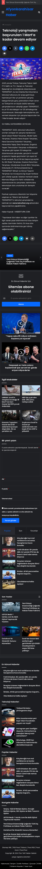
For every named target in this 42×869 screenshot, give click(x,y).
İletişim (13, 864)
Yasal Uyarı (28, 866)
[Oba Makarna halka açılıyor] (8, 584)
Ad (3, 479)
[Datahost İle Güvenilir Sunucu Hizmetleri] (11, 631)
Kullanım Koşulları (17, 866)
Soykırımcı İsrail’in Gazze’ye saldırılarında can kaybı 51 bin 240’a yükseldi (29, 426)
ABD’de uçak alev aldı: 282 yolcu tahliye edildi (29, 399)
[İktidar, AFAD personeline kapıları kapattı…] (8, 574)
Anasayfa (7, 25)
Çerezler (33, 864)
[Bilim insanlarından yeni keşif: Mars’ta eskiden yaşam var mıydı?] (8, 721)
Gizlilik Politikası (22, 864)
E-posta (5, 489)
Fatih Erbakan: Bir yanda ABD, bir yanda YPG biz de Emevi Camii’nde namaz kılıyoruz (28, 553)
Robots (23, 847)
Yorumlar (34, 531)
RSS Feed (16, 847)
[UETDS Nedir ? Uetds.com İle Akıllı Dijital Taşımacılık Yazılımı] (11, 607)
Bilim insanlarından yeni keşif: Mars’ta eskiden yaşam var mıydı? (26, 720)
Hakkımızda (5, 864)
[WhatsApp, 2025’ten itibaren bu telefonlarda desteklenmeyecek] (8, 743)
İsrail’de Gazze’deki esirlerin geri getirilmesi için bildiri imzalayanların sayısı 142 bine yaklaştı (31, 644)
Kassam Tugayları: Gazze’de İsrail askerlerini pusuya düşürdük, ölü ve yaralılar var (10, 426)
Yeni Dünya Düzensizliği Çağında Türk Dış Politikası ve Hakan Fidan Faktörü (31, 607)
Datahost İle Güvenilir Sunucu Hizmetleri (20, 2)
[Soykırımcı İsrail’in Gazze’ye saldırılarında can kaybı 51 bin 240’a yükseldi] (31, 415)
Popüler (7, 531)
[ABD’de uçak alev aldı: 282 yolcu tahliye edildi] (31, 390)
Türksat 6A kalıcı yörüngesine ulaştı (24, 709)
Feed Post (23, 850)
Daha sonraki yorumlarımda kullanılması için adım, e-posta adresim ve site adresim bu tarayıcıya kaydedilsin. (19, 511)
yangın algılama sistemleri (21, 857)
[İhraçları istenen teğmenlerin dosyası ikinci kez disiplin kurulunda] (8, 564)
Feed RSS (31, 847)
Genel (10, 257)
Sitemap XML (7, 847)
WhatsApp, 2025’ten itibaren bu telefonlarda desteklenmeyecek (26, 742)
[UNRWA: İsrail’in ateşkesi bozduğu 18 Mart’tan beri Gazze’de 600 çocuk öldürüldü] (11, 390)
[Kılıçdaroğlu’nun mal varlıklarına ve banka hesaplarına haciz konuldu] (8, 541)
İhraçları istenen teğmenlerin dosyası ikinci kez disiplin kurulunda (28, 563)
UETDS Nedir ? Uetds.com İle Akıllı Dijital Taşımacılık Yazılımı (10, 618)
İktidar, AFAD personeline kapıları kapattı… (28, 572)
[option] (21, 257)
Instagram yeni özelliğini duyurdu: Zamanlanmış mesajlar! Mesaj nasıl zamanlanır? (26, 732)
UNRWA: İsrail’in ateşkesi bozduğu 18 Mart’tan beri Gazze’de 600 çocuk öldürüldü (10, 401)
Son (20, 531)
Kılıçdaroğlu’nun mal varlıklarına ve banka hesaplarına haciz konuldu (26, 542)
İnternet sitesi (7, 498)
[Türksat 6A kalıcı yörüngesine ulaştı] (8, 711)
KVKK (39, 864)
